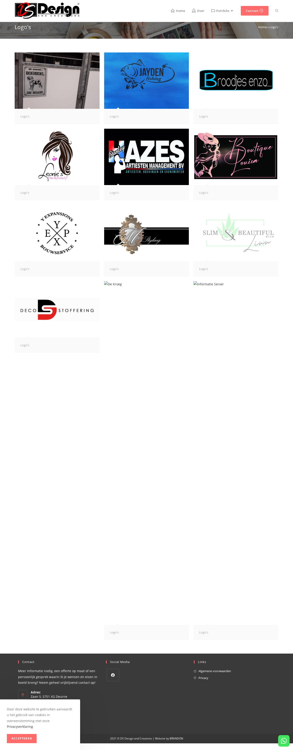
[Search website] (277, 11)
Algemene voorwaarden (214, 671)
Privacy (203, 678)
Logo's (24, 116)
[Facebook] (113, 675)
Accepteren (21, 738)
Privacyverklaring (20, 726)
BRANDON (176, 738)
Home (262, 27)
